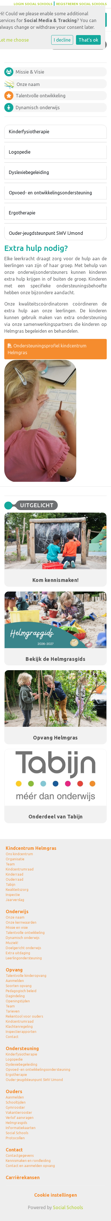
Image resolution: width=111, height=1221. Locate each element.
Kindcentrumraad (20, 869)
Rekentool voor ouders (24, 1016)
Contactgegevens (20, 1155)
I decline (62, 39)
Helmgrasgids (16, 1123)
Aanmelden (15, 981)
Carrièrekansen (23, 1177)
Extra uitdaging (18, 953)
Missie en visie (17, 927)
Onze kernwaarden (21, 922)
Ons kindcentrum (19, 854)
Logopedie (19, 151)
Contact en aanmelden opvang (30, 1166)
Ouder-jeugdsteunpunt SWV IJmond (46, 233)
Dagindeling (15, 996)
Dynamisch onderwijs (22, 938)
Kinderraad (14, 874)
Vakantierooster (19, 1112)
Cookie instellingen (55, 1195)
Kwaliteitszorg (17, 889)
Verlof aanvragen (20, 1117)
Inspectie (13, 895)
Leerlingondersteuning (24, 958)
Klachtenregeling (19, 1026)
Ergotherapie (22, 212)
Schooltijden (16, 1102)
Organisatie (15, 859)
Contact (12, 1037)
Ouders (14, 1091)
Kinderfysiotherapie (29, 131)
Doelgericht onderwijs (23, 948)
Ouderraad (14, 879)
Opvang (14, 969)
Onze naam (15, 917)
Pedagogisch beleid (21, 991)
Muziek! (12, 943)
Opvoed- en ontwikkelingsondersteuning (50, 192)
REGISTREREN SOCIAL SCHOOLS (81, 4)
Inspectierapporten (21, 1031)
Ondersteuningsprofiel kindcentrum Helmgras (47, 349)
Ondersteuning (22, 1048)
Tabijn (10, 884)
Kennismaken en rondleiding (28, 1160)
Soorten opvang (19, 986)
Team (10, 864)
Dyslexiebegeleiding (29, 172)
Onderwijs (17, 911)
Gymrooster (15, 1107)
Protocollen (15, 1138)
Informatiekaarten (21, 1128)
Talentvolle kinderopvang (26, 975)
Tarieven (13, 1011)
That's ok (88, 39)
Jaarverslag (15, 900)
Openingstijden (18, 1001)
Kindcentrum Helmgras (31, 848)
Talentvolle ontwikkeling (25, 932)
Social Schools (17, 1133)
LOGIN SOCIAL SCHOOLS (33, 4)
